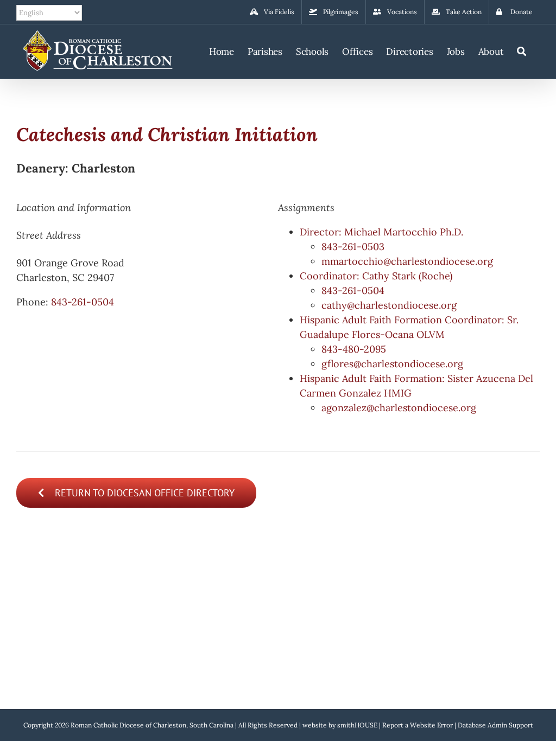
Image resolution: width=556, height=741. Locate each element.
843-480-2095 (353, 349)
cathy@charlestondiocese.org (389, 305)
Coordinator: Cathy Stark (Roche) (376, 276)
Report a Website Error (417, 725)
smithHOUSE (357, 725)
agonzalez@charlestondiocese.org (398, 407)
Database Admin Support (495, 725)
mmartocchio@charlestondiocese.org (407, 261)
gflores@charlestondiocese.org (392, 363)
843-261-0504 (82, 302)
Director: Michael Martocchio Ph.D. (381, 232)
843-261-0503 (352, 246)
